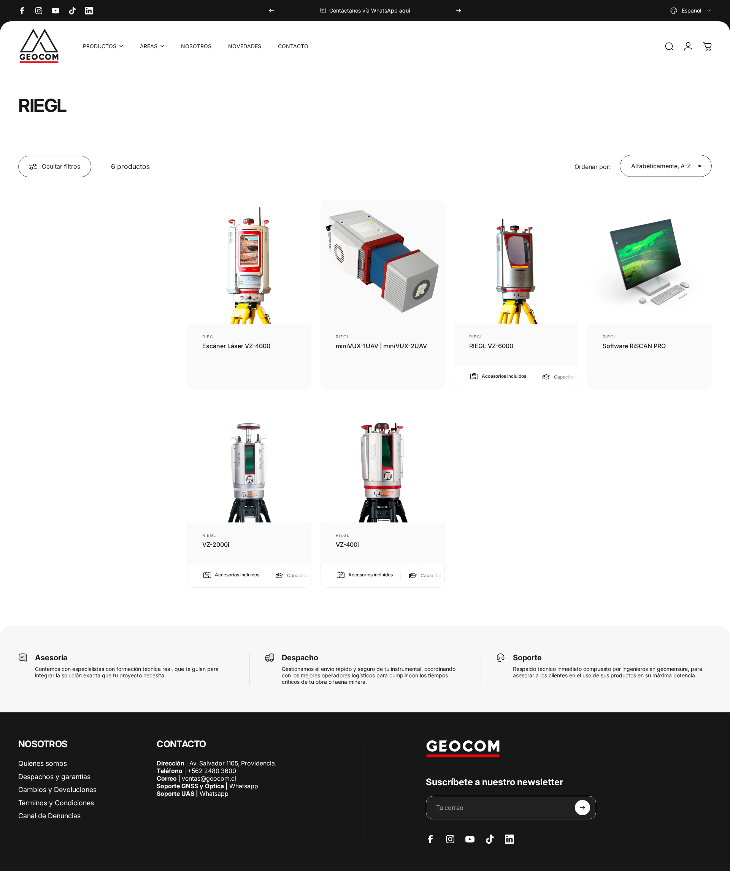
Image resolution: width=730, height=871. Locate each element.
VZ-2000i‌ (215, 544)
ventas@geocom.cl (209, 778)
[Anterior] (271, 10)
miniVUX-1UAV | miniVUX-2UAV (381, 346)
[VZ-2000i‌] (249, 460)
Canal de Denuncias (49, 816)
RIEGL (209, 336)
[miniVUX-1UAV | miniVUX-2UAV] (383, 262)
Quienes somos (42, 763)
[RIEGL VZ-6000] (516, 262)
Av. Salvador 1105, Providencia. (232, 763)
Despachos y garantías (54, 777)
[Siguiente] (458, 10)
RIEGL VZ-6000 (491, 346)
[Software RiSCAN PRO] (649, 262)
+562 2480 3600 (211, 771)
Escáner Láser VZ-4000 (236, 346)
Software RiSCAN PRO (634, 346)
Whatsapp (243, 786)
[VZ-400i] (383, 460)
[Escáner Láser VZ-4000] (249, 262)
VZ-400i (347, 544)
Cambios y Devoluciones (57, 790)
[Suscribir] (582, 807)
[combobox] (691, 10)
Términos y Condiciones (56, 803)
